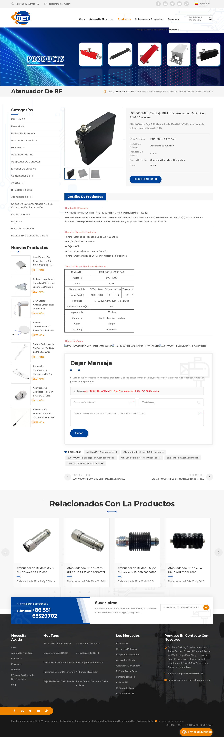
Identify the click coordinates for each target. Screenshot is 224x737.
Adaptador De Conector (25, 161)
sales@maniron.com (59, 3)
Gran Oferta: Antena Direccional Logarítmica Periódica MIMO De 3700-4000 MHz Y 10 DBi (43, 305)
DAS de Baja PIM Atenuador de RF (85, 463)
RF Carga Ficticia (21, 189)
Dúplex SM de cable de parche (30, 235)
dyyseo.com (177, 721)
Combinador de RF (22, 175)
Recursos (173, 19)
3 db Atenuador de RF (88, 653)
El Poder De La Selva (23, 168)
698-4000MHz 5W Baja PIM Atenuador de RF (91, 457)
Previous (5, 552)
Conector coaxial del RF (56, 653)
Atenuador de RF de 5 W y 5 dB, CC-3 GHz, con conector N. (86, 570)
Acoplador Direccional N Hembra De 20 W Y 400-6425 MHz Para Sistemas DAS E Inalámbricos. (43, 370)
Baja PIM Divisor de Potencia (58, 681)
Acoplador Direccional (24, 140)
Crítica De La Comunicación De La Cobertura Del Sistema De (32, 205)
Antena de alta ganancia (57, 643)
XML (180, 725)
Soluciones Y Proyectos (149, 19)
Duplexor (16, 221)
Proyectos (16, 664)
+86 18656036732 (29, 3)
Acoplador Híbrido (22, 154)
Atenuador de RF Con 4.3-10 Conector (143, 452)
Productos (124, 19)
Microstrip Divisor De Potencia (59, 672)
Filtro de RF (18, 119)
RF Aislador (18, 147)
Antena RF (17, 182)
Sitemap (171, 725)
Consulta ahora (143, 179)
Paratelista (17, 126)
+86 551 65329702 (44, 613)
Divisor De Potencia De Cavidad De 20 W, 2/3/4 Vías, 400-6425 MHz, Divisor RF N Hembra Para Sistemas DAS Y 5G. (43, 348)
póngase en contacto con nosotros (157, 29)
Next (218, 552)
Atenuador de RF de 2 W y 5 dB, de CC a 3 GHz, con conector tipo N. (35, 570)
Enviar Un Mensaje (200, 732)
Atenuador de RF (21, 196)
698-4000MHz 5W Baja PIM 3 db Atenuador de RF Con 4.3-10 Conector (121, 391)
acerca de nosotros (101, 19)
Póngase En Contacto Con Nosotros (22, 677)
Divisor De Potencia (23, 133)
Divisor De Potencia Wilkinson (59, 662)
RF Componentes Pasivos (89, 662)
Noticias (15, 669)
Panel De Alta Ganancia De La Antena (92, 683)
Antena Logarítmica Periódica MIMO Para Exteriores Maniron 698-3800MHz (43, 283)
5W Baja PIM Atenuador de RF (102, 452)
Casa (82, 19)
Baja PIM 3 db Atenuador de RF (183, 457)
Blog (13, 684)
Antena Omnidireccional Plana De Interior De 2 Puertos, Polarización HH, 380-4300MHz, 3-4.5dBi (43, 327)
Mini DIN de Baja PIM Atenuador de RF (141, 457)
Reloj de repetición (22, 228)
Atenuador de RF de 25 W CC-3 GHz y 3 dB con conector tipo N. (185, 570)
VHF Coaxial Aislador (87, 672)
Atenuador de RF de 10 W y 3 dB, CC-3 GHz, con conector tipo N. (137, 570)
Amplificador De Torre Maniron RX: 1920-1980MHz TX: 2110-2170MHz (43, 261)
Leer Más (38, 270)
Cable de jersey (20, 214)
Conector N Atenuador (88, 643)
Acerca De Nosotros (21, 653)
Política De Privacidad (199, 725)
